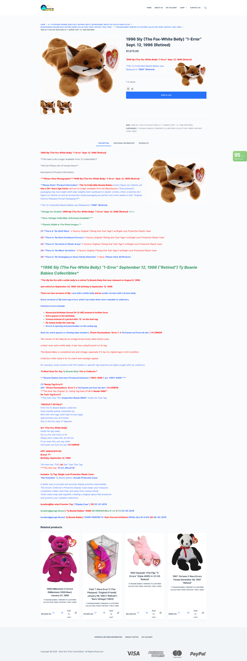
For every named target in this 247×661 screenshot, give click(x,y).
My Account (171, 8)
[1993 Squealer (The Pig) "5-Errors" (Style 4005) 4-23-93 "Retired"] (144, 550)
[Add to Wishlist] (128, 89)
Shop (182, 8)
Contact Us (195, 8)
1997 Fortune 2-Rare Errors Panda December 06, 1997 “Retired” (187, 579)
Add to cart (166, 95)
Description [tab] (103, 143)
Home (149, 8)
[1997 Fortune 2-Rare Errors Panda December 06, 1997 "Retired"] (187, 552)
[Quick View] (62, 614)
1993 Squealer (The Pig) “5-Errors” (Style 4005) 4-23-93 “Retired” (144, 576)
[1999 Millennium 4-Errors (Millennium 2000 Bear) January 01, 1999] (60, 558)
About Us (159, 8)
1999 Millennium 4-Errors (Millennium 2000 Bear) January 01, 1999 (60, 592)
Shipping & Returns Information (108, 637)
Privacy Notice (131, 637)
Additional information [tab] (123, 143)
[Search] (205, 8)
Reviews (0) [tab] (144, 143)
